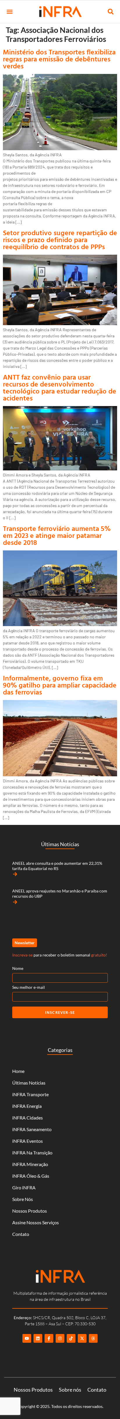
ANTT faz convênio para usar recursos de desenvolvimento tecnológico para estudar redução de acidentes (59, 387)
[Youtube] (26, 1338)
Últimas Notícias (28, 1082)
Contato (20, 1234)
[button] (9, 12)
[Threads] (93, 1338)
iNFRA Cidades (27, 1117)
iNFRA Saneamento (32, 1129)
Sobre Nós (22, 1199)
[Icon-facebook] (49, 1338)
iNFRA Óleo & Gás (30, 1176)
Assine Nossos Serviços (35, 1222)
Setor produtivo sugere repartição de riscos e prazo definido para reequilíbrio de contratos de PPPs (60, 239)
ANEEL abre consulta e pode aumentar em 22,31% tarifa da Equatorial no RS (57, 866)
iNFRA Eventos (27, 1141)
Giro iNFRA (24, 1187)
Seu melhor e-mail (28, 987)
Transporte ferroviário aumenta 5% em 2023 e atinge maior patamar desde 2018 (57, 535)
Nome (17, 968)
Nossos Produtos (29, 1210)
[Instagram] (60, 1338)
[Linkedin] (37, 1338)
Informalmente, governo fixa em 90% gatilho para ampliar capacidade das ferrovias (60, 685)
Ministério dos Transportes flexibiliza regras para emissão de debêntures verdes (59, 59)
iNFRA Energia (27, 1106)
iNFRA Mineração (30, 1164)
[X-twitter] (82, 1338)
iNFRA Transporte (30, 1094)
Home (18, 1071)
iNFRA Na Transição (32, 1152)
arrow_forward (15, 874)
